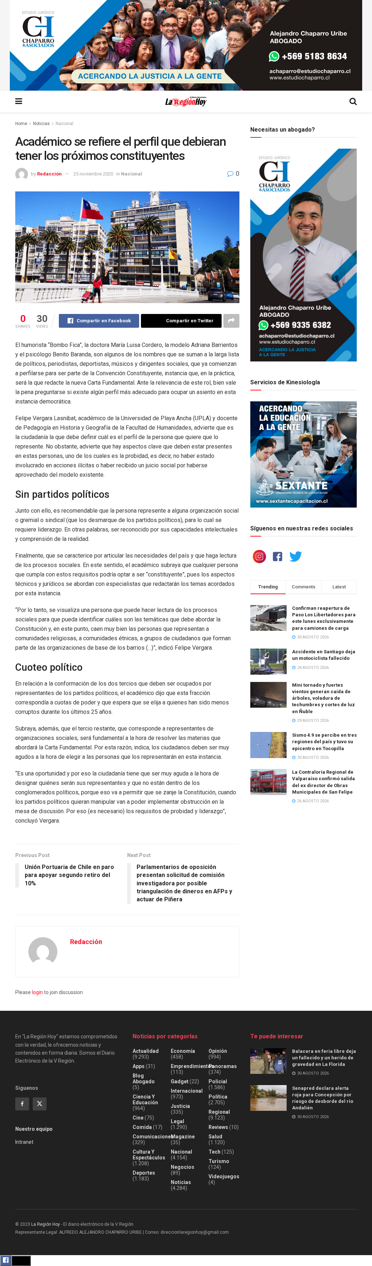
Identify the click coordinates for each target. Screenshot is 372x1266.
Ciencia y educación (145, 1099)
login (37, 992)
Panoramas (223, 1066)
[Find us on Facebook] (22, 1103)
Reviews (218, 1127)
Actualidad (146, 1051)
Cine (138, 1118)
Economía (183, 1051)
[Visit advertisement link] (186, 45)
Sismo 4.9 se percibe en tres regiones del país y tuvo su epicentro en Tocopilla (324, 741)
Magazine (183, 1136)
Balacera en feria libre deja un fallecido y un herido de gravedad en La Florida (324, 1057)
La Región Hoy (45, 1224)
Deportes (144, 1173)
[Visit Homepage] (186, 101)
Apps (139, 1066)
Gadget (180, 1081)
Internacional (187, 1091)
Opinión (218, 1051)
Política (218, 1097)
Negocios (182, 1167)
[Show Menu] (18, 101)
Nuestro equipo (34, 1129)
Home (21, 123)
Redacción (49, 174)
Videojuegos (224, 1176)
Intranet (24, 1142)
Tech (215, 1152)
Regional (219, 1112)
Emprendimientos (192, 1066)
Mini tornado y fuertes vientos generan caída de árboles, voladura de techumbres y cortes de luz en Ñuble (323, 698)
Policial (218, 1081)
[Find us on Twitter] (39, 1103)
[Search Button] (353, 101)
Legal (177, 1121)
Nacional (64, 123)
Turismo (219, 1161)
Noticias (41, 123)
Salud (215, 1136)
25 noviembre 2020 (93, 174)
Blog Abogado (144, 1078)
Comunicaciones (153, 1136)
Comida (142, 1127)
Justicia (180, 1106)
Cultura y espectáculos (149, 1154)
